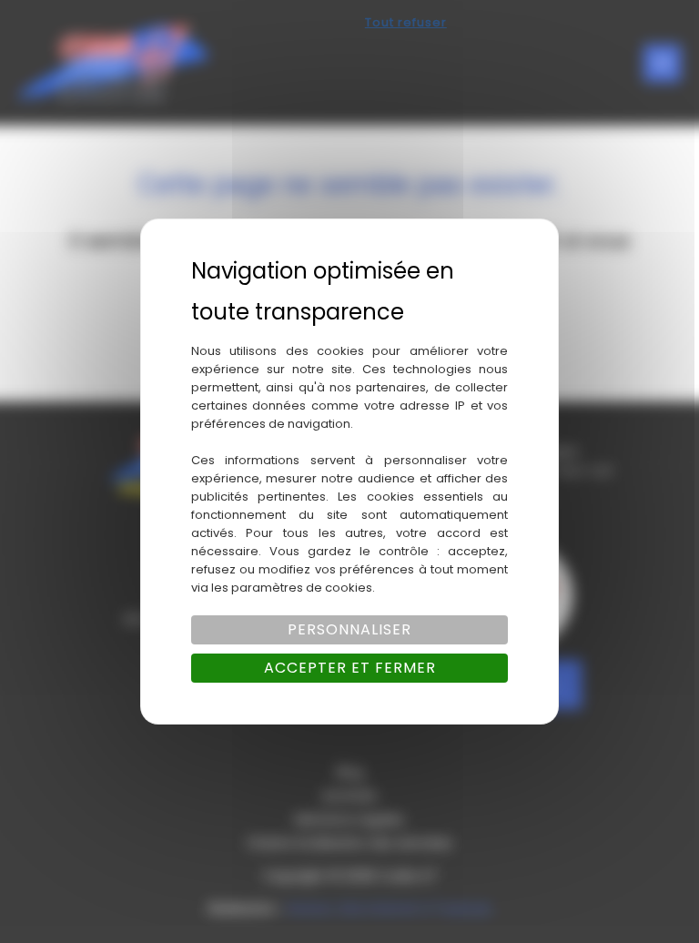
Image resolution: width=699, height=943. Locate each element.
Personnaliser (349, 629)
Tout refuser (406, 22)
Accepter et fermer (350, 667)
